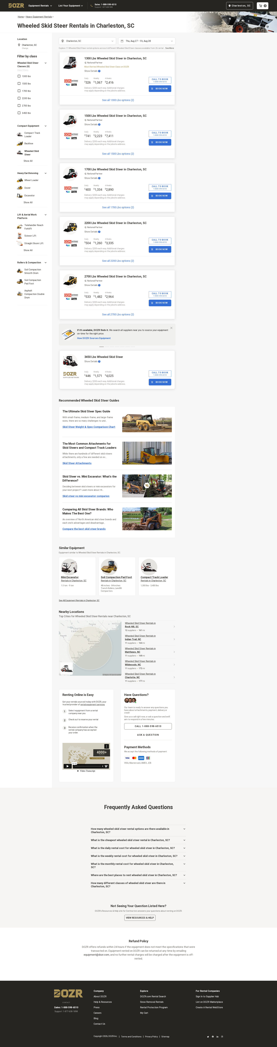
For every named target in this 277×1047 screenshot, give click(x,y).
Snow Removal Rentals (151, 1002)
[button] (32, 66)
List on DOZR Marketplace (209, 1002)
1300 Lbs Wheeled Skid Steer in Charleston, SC (115, 58)
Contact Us (99, 1023)
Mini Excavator (73, 579)
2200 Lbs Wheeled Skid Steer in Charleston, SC (115, 223)
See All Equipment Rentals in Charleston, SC (79, 600)
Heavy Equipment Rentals (39, 16)
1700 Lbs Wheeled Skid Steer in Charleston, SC (115, 169)
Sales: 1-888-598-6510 (105, 4)
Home (21, 16)
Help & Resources (103, 1002)
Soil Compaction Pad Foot (116, 579)
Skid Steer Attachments (76, 463)
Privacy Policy (151, 1036)
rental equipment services (92, 704)
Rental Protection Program (154, 1007)
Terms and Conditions (131, 1036)
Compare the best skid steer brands (84, 528)
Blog (96, 1018)
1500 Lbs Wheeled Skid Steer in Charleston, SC (115, 115)
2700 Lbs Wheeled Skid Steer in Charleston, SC (115, 276)
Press (97, 1007)
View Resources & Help (140, 917)
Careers (97, 1013)
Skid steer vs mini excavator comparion (85, 496)
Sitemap (165, 1036)
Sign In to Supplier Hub (207, 996)
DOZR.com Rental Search (153, 996)
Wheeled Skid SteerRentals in (140, 625)
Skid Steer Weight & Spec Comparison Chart (88, 426)
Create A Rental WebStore (209, 1007)
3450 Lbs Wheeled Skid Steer (103, 357)
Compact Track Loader (154, 579)
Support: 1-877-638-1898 (104, 7)
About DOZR (100, 996)
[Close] (171, 328)
